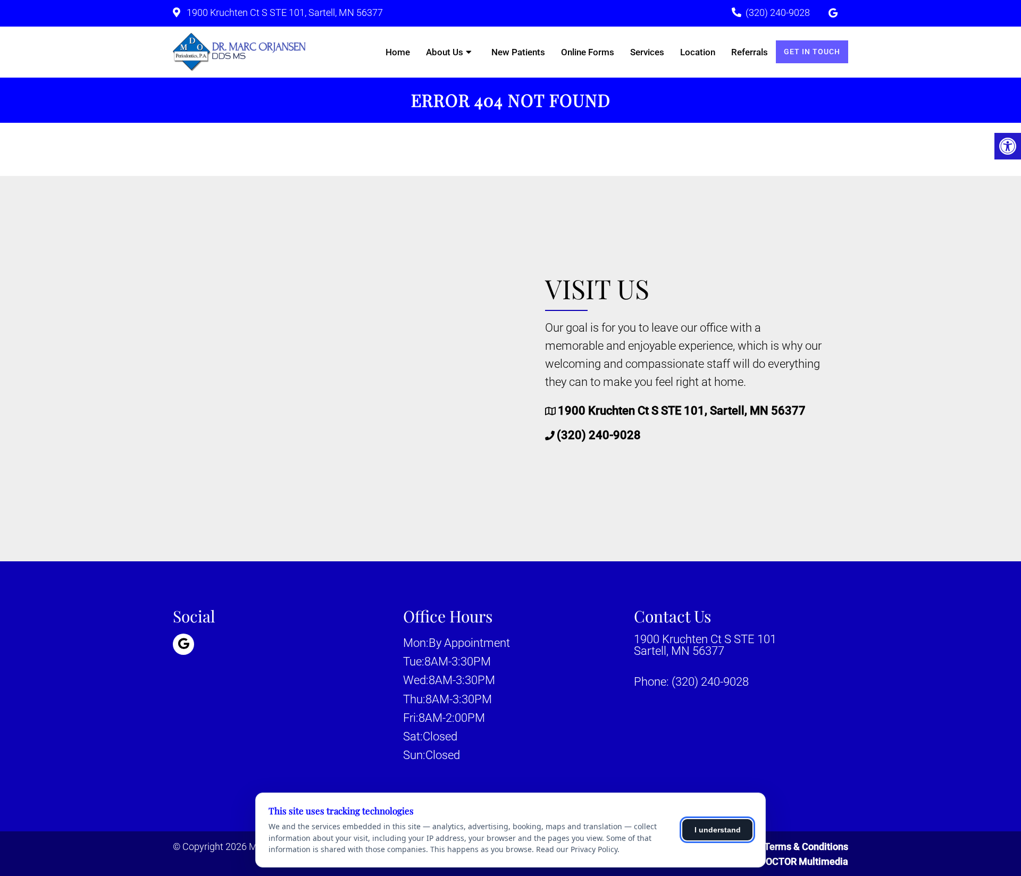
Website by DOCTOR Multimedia (779, 861)
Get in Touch (812, 51)
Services (647, 52)
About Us (444, 52)
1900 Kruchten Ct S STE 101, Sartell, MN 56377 (284, 12)
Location (697, 52)
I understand (717, 830)
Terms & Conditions (806, 846)
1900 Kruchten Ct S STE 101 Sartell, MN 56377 (705, 645)
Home (398, 52)
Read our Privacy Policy (576, 849)
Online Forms (587, 52)
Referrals (749, 52)
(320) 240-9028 (778, 12)
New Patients (518, 52)
